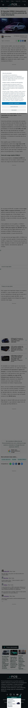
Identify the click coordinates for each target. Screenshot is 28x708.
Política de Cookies (6, 100)
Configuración (14, 106)
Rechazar (14, 110)
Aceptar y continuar (14, 103)
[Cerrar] (20, 696)
